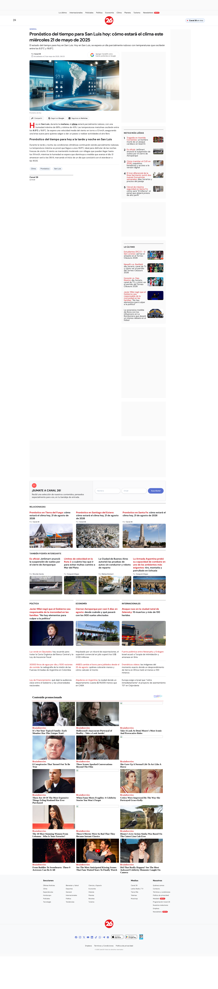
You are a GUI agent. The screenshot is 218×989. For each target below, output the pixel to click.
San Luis (57, 168)
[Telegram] (104, 937)
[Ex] (84, 937)
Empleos (156, 908)
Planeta (91, 895)
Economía (81, 603)
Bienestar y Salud (72, 885)
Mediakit (159, 899)
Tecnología (47, 902)
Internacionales (131, 603)
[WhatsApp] (100, 937)
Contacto (156, 889)
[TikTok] (96, 937)
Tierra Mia (134, 892)
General (33, 29)
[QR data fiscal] (141, 939)
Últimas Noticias (49, 885)
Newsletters (160, 912)
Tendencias (70, 902)
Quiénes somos (158, 885)
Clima (33, 168)
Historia (91, 892)
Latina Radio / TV (137, 889)
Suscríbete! (156, 491)
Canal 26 (37, 54)
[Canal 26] (109, 924)
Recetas (91, 899)
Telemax (134, 895)
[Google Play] (131, 937)
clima (74, 124)
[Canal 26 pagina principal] (109, 24)
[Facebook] (76, 937)
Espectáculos (48, 892)
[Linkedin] (92, 937)
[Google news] (108, 937)
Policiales (46, 899)
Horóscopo (47, 895)
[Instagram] (80, 937)
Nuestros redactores (160, 905)
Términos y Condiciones (104, 946)
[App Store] (117, 937)
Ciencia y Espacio (95, 885)
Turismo (91, 902)
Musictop (134, 899)
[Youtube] (88, 937)
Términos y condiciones (161, 892)
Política (34, 603)
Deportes (69, 889)
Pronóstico (45, 168)
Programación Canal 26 (161, 902)
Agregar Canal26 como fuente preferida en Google (106, 55)
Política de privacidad (161, 895)
